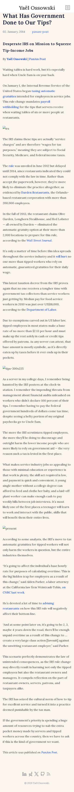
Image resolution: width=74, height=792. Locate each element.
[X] (36, 775)
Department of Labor (41, 309)
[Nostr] (30, 775)
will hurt (61, 256)
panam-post (40, 31)
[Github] (42, 775)
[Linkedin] (24, 775)
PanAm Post (37, 59)
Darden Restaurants (35, 192)
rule (11, 166)
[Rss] (48, 775)
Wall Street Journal (39, 240)
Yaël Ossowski (37, 7)
